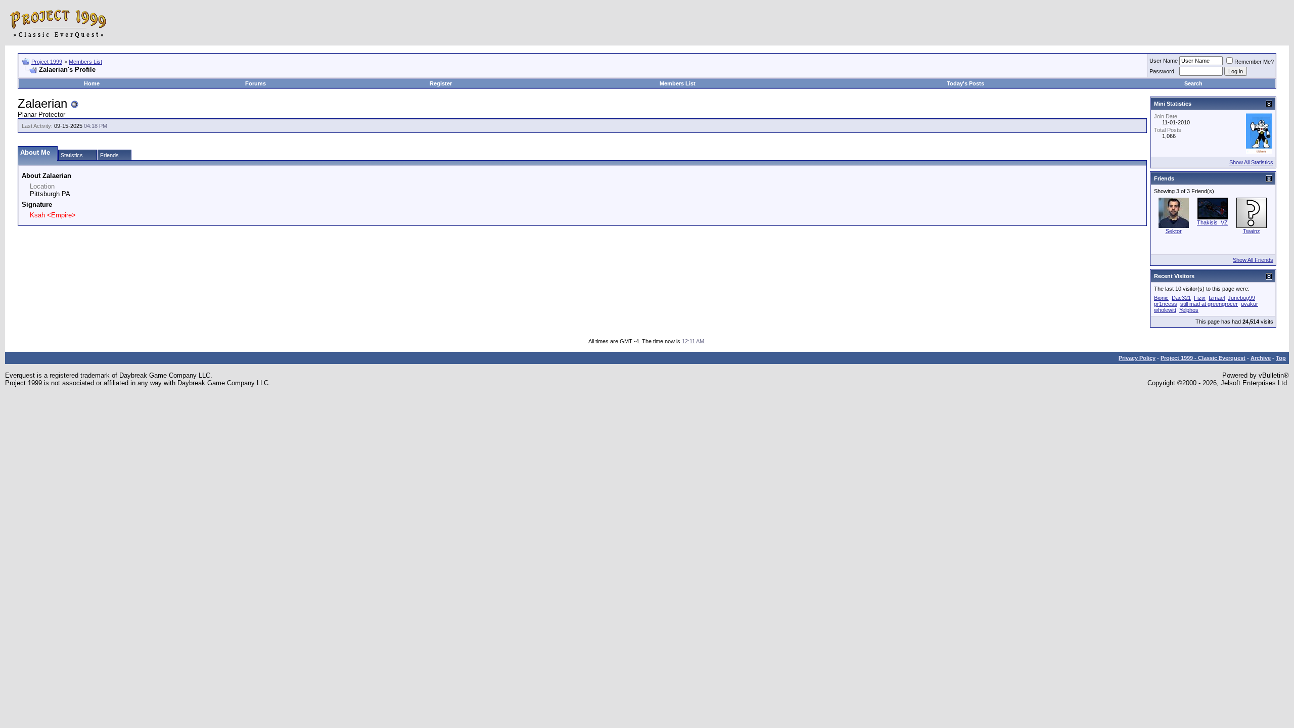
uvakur (1249, 304)
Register (441, 83)
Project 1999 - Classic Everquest (1203, 358)
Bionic (1161, 298)
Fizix (1200, 298)
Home (92, 83)
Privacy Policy (1137, 358)
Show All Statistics (1251, 162)
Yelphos (1188, 310)
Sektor (1174, 231)
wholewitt (1165, 310)
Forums (255, 83)
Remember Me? (1254, 62)
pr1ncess (1165, 304)
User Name (1163, 61)
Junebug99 (1241, 298)
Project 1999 (46, 62)
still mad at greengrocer (1209, 304)
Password (1161, 71)
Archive (1261, 358)
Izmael (1217, 298)
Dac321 (1181, 298)
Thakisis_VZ (1212, 222)
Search (1193, 83)
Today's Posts (965, 83)
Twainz (1251, 231)
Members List (85, 62)
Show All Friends (1253, 260)
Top (1281, 358)
